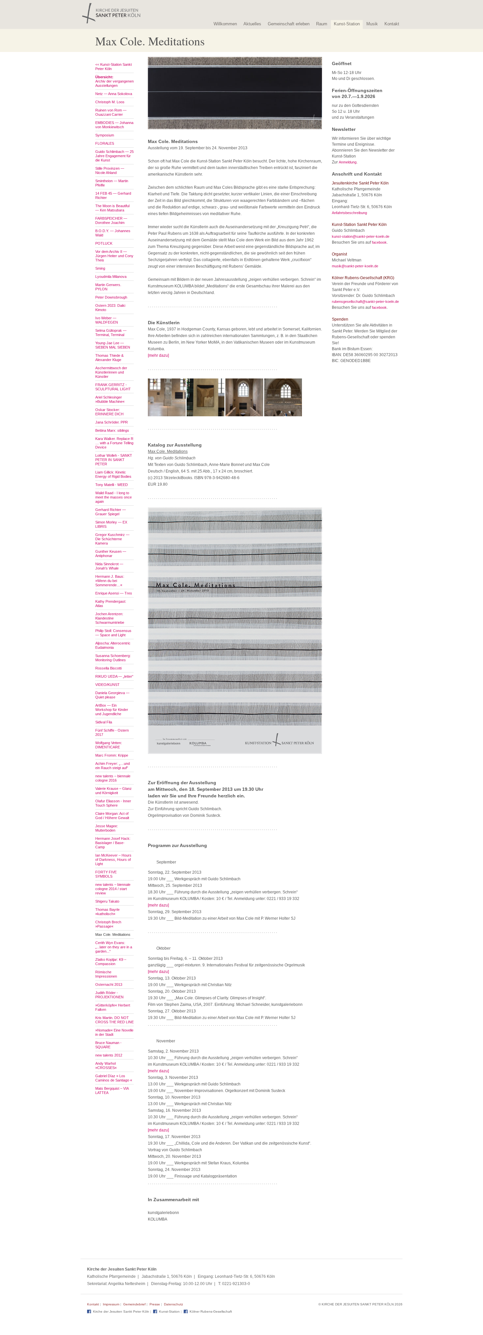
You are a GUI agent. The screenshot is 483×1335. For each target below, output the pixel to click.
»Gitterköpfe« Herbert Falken (112, 1007)
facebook (379, 242)
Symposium (104, 135)
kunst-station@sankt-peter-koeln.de (360, 236)
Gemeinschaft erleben (289, 23)
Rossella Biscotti (108, 668)
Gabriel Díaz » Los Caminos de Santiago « (113, 1078)
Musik (372, 23)
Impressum (111, 1304)
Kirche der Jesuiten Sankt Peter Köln (121, 1311)
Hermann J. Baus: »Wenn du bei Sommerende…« (109, 580)
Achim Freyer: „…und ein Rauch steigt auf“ (112, 766)
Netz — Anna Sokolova (113, 94)
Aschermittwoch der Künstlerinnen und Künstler (111, 372)
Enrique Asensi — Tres (113, 593)
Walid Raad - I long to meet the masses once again (113, 497)
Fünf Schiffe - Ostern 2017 (112, 732)
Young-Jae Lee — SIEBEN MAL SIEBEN (112, 345)
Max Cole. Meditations (112, 934)
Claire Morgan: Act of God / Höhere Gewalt (112, 816)
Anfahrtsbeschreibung (349, 213)
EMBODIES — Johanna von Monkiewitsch (114, 125)
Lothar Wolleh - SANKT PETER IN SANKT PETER (113, 459)
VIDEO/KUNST (107, 685)
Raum (321, 23)
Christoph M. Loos (110, 102)
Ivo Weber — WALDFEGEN (106, 320)
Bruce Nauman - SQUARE (108, 1045)
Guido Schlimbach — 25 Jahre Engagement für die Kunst (114, 156)
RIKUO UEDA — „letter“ (114, 676)
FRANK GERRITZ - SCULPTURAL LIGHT (113, 387)
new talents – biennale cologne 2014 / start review (112, 889)
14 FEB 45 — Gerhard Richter (113, 195)
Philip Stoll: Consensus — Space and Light (113, 633)
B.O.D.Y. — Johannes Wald (112, 233)
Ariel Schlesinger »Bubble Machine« (110, 399)
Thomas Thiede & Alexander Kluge (109, 357)
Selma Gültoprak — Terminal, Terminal (110, 332)
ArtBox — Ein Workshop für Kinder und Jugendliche (111, 709)
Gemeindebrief (134, 1304)
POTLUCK (103, 243)
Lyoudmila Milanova (110, 277)
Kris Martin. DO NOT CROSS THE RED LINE (114, 1020)
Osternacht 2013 (108, 984)
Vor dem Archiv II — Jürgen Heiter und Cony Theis (114, 256)
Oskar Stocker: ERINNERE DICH (109, 412)
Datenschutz (173, 1304)
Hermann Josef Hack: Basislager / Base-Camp (112, 843)
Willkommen (225, 23)
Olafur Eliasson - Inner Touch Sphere (113, 803)
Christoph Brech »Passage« (108, 924)
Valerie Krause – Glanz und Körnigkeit (113, 791)
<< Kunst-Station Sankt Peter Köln (113, 66)
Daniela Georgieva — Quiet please (112, 695)
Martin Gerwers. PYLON (108, 287)
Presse (155, 1304)
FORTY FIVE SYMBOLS (106, 874)
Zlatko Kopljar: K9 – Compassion (110, 962)
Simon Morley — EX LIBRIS (111, 524)
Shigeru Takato (107, 901)
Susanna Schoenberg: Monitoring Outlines (113, 658)
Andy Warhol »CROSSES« (106, 1065)
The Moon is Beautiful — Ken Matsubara (112, 208)
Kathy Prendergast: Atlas (110, 603)
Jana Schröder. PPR (111, 422)
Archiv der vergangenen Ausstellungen (114, 81)
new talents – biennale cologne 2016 (112, 778)
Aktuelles (252, 23)
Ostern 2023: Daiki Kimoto (110, 307)
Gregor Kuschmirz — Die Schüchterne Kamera (112, 539)
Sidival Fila (103, 722)
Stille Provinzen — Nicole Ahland (109, 170)
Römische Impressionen (106, 974)
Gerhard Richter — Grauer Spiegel (110, 512)
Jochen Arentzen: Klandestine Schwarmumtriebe (109, 618)
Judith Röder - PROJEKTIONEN (109, 995)
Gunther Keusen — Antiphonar (110, 553)
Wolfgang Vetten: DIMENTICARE (108, 745)
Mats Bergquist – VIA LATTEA (111, 1090)
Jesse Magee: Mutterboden (106, 828)
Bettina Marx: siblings (112, 430)
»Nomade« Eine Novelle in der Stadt (114, 1032)
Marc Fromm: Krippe (111, 755)
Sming (100, 268)
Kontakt (391, 23)
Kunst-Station (347, 23)
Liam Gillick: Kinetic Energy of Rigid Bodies (113, 474)
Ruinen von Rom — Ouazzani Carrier (110, 112)
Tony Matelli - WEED (111, 485)
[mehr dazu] (158, 355)
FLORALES (104, 143)
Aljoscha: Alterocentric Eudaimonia (112, 645)
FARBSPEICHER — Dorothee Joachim (111, 220)
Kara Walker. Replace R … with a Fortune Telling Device (114, 443)
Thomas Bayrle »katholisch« (107, 912)
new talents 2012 (108, 1055)
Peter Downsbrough (111, 297)
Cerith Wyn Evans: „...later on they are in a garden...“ (113, 947)
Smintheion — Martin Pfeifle (111, 183)
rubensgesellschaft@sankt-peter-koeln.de (365, 301)
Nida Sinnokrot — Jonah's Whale (109, 566)
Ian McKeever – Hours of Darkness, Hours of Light (113, 859)
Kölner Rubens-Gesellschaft (211, 1311)
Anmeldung (347, 162)
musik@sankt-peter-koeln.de (355, 266)
